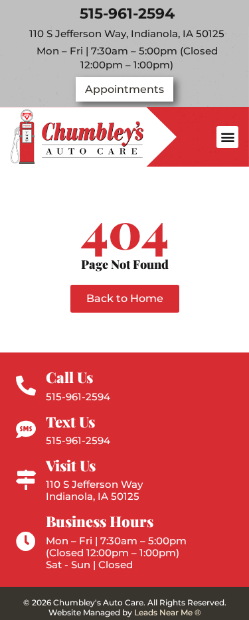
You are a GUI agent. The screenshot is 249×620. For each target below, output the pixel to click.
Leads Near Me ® (167, 612)
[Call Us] (26, 386)
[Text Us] (26, 429)
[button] (227, 137)
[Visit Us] (26, 480)
